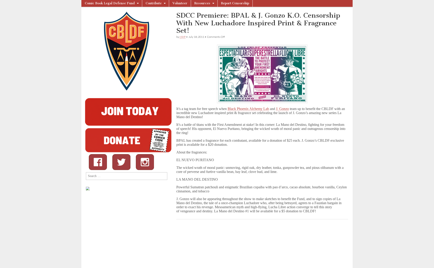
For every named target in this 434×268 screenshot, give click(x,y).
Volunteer (179, 3)
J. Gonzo (282, 109)
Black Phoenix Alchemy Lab (248, 109)
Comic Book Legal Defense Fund (110, 3)
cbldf (183, 36)
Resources (202, 3)
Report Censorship (235, 3)
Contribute (154, 3)
